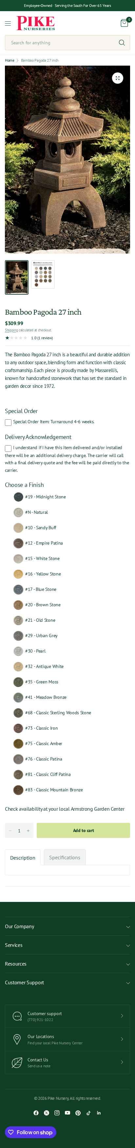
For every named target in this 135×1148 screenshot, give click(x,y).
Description (22, 857)
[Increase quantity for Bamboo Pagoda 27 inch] (28, 830)
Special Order (21, 411)
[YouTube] (67, 1113)
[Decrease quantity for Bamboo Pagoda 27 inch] (10, 830)
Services (13, 945)
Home (9, 60)
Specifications (64, 857)
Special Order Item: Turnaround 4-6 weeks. (53, 422)
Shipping (11, 330)
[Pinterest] (78, 1113)
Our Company (19, 926)
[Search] (122, 42)
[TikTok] (88, 1113)
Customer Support (24, 982)
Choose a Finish (24, 485)
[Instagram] (57, 1113)
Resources (16, 963)
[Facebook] (36, 1113)
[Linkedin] (99, 1113)
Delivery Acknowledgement (38, 437)
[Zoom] (118, 78)
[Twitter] (46, 1113)
